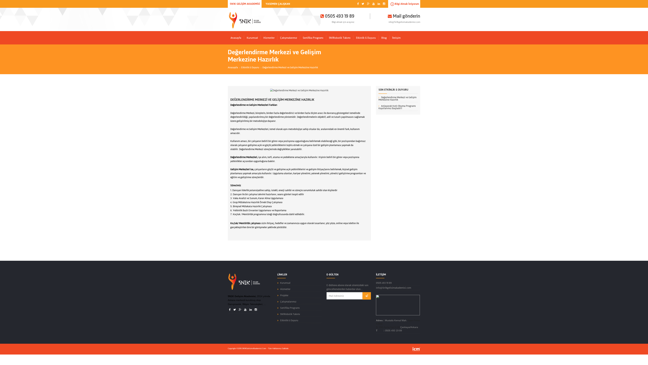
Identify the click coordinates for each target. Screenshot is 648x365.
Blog (384, 37)
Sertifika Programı (313, 37)
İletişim (396, 37)
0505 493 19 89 (384, 283)
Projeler (284, 295)
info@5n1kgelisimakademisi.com (404, 22)
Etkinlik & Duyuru (366, 37)
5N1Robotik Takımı (339, 37)
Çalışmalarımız (288, 37)
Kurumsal (252, 37)
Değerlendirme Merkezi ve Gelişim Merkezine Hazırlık (397, 98)
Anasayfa (236, 37)
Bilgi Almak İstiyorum (406, 3)
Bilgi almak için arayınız (343, 22)
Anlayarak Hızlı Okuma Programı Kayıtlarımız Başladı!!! (397, 107)
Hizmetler (269, 37)
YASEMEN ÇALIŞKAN (278, 3)
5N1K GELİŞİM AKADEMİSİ (245, 3)
